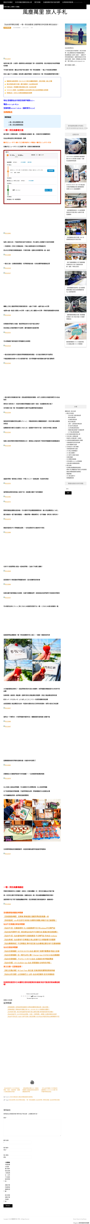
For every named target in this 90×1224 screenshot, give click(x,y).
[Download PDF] (32, 1082)
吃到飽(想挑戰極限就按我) (74, 467)
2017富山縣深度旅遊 (73, 432)
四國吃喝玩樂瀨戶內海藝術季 (76, 430)
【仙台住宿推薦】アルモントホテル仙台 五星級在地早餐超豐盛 (28, 959)
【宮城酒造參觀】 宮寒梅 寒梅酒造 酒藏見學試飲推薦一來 (26, 916)
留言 (5, 1117)
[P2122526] (7, 315)
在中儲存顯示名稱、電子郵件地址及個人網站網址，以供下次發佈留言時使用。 (7, 1172)
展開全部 (67, 411)
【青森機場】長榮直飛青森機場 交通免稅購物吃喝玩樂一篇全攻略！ (28, 1007)
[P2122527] (7, 273)
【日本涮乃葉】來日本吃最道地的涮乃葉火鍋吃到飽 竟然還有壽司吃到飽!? (30, 1012)
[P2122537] (7, 853)
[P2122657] (7, 58)
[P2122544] (7, 412)
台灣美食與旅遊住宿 (69, 2)
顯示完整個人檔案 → (70, 65)
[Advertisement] (32, 44)
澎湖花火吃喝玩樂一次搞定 (74, 438)
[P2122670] (7, 778)
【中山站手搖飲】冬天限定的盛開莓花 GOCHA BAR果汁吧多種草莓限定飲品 (49, 1090)
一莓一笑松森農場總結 (15, 125)
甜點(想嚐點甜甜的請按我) (25, 1097)
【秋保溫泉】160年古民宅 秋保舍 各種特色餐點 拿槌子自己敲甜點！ (30, 920)
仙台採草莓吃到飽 (55, 1100)
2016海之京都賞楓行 (72, 450)
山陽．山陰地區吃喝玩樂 (75, 423)
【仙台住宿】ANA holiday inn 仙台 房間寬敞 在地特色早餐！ (28, 962)
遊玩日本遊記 (8, 2)
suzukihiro (16, 27)
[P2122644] (7, 904)
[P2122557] (7, 597)
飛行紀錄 (37, 2)
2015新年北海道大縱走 (73, 455)
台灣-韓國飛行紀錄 (72, 444)
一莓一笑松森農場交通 (15, 122)
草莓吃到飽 (46, 1100)
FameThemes (83, 1219)
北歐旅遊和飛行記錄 (72, 448)
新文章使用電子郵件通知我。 (7, 1198)
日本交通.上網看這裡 (72, 436)
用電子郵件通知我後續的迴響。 (7, 1188)
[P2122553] (7, 483)
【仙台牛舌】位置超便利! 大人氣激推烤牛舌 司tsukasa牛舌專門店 (29, 928)
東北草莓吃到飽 (20, 1100)
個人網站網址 (6, 1156)
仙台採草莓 (39, 1100)
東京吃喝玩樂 (71, 417)
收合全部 (73, 411)
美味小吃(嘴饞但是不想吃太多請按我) (77, 469)
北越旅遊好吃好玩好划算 (51, 2)
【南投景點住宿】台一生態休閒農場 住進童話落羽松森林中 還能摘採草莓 (30, 1090)
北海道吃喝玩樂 (72, 419)
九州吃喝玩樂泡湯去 (73, 428)
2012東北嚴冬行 (71, 476)
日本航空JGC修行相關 (72, 446)
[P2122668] (7, 721)
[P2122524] (7, 345)
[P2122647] (7, 726)
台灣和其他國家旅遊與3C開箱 (75, 440)
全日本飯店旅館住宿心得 (23, 2)
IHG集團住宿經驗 (71, 459)
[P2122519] (7, 268)
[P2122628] (7, 571)
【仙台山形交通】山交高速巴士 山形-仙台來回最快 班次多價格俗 (29, 974)
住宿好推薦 (70, 457)
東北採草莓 (12, 1100)
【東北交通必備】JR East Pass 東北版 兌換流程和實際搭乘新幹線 (29, 970)
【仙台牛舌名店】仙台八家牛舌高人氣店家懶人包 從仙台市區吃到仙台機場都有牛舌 (33, 1016)
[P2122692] (7, 233)
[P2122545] (7, 432)
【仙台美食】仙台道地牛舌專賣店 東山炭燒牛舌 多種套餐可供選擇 (29, 939)
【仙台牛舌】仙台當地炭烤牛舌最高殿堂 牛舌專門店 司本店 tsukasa (30, 935)
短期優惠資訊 (70, 478)
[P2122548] (7, 445)
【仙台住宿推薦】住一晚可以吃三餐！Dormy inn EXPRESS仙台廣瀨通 (32, 955)
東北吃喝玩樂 (7, 27)
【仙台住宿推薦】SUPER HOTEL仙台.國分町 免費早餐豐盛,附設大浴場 (31, 951)
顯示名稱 (6, 1141)
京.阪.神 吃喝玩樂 (73, 426)
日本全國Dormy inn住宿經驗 (74, 461)
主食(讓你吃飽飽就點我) (73, 463)
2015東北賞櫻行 (71, 453)
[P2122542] (32, 376)
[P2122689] (7, 255)
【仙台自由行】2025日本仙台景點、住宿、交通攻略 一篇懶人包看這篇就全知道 (32, 1014)
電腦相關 (69, 473)
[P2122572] (7, 501)
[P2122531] (7, 332)
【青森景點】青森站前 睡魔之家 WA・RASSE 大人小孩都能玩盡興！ (28, 1009)
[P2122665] (7, 765)
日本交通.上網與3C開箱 (11, 7)
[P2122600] (32, 545)
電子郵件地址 (6, 1149)
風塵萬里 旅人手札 (45, 12)
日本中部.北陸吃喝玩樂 (74, 415)
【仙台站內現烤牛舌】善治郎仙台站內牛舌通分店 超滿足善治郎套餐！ (31, 932)
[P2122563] (7, 496)
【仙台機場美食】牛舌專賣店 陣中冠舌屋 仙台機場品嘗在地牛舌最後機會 (32, 943)
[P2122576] (7, 519)
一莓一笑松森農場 (30, 1100)
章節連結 (8, 117)
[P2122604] (7, 584)
